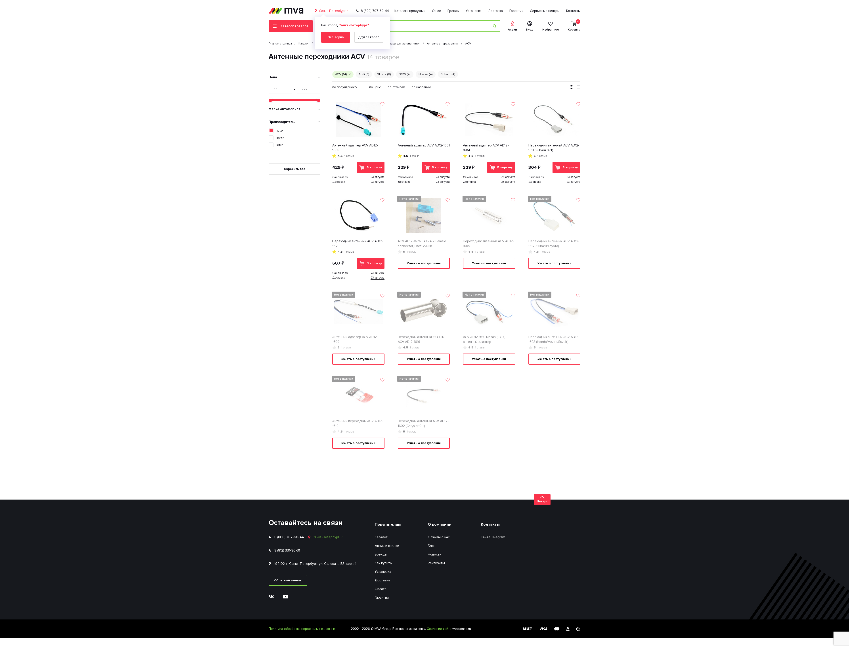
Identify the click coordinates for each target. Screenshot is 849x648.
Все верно (336, 37)
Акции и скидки (387, 546)
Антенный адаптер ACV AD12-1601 (424, 145)
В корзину (374, 167)
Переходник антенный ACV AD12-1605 (488, 243)
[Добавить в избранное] (382, 104)
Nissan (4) (426, 74)
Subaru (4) (448, 74)
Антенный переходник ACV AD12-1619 (357, 423)
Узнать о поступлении (424, 263)
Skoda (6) (384, 74)
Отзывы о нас (439, 537)
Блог (431, 546)
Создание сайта (439, 629)
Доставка (495, 11)
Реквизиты (436, 563)
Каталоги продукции (409, 11)
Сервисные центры (545, 11)
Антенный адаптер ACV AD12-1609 (355, 339)
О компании (439, 524)
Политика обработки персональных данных (302, 629)
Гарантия (516, 11)
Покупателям (388, 524)
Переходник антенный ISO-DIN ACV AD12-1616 (421, 339)
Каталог (381, 537)
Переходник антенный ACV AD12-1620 (357, 243)
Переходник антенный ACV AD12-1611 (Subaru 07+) (553, 147)
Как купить (383, 563)
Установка (474, 11)
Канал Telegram (493, 537)
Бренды (453, 11)
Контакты (573, 11)
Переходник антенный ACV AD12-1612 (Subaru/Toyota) (553, 243)
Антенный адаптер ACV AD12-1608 (355, 147)
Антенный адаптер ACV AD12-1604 (486, 147)
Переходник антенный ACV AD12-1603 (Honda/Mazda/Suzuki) (553, 339)
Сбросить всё (294, 169)
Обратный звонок (288, 580)
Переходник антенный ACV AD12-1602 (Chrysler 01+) (423, 423)
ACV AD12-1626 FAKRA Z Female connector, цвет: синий (422, 243)
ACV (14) (341, 74)
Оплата (380, 589)
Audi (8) (364, 74)
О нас (436, 11)
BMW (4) (405, 74)
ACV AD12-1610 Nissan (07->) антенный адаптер (484, 339)
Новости (434, 554)
